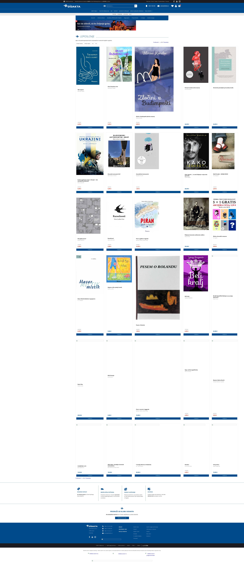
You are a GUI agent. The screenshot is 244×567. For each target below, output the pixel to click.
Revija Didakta (148, 11)
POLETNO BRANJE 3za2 (104, 11)
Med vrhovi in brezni (112, 175)
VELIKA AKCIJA (101, 17)
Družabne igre (123, 529)
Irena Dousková (188, 89)
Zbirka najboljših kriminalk (137, 11)
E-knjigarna (119, 14)
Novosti (116, 11)
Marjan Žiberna (81, 240)
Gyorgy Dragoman (188, 297)
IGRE (111, 11)
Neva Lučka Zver (111, 240)
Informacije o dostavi (151, 529)
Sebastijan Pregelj (111, 88)
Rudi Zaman (110, 377)
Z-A (96, 43)
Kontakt (135, 533)
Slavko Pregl (145, 240)
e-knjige (143, 17)
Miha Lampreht (81, 182)
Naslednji (166, 42)
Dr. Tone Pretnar (139, 466)
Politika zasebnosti (121, 545)
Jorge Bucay (215, 298)
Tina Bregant (216, 175)
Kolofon (128, 545)
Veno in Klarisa (188, 371)
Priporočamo (135, 17)
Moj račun (148, 533)
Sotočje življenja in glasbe (218, 381)
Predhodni (155, 42)
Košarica (148, 536)
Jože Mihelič (110, 467)
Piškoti (133, 545)
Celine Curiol (80, 386)
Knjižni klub (136, 527)
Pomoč (135, 529)
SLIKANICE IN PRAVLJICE (124, 11)
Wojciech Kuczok (139, 175)
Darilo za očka (111, 289)
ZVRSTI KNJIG (94, 11)
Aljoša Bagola (187, 177)
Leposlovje (125, 14)
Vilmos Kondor (139, 118)
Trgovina (114, 14)
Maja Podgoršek (216, 466)
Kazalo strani (136, 531)
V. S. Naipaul (80, 300)
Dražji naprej (87, 43)
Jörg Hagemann (81, 467)
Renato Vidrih (116, 467)
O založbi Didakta (137, 536)
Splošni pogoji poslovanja (152, 527)
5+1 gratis (215, 238)
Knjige (120, 527)
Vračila (147, 531)
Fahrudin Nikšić (81, 91)
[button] (104, 6)
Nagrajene (126, 17)
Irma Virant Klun (188, 466)
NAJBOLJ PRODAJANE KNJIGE (114, 17)
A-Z (92, 43)
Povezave (136, 538)
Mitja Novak (187, 236)
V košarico (90, 127)
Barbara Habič (139, 240)
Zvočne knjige (150, 17)
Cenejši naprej (79, 43)
